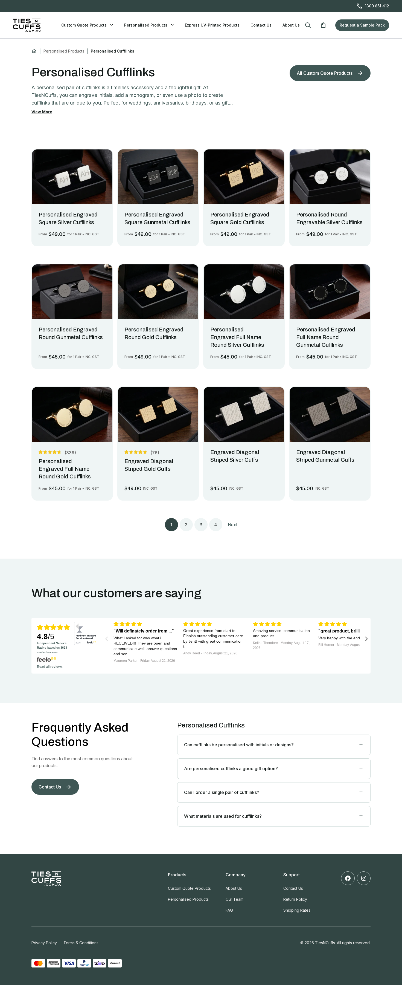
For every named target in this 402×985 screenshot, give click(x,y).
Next (232, 524)
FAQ (229, 910)
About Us (291, 25)
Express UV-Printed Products (212, 25)
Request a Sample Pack (362, 25)
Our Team (234, 899)
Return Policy (295, 899)
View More (41, 111)
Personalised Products (145, 25)
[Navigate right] (366, 638)
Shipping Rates (296, 910)
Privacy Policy (44, 942)
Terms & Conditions (80, 942)
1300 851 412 (377, 6)
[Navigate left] (106, 638)
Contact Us (261, 25)
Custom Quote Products (84, 25)
